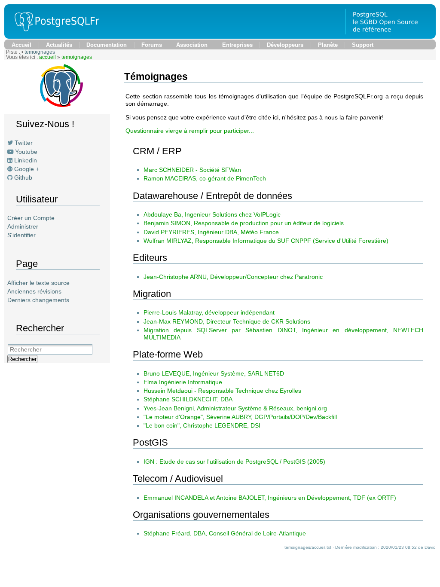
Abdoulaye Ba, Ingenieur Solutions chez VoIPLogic (212, 214)
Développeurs (285, 45)
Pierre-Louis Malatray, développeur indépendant (209, 312)
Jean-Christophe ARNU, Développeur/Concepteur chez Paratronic (233, 276)
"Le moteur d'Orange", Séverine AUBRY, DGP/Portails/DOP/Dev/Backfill (240, 416)
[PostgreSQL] (53, 36)
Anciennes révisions (34, 291)
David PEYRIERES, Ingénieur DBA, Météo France (211, 232)
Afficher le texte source (38, 282)
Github (23, 177)
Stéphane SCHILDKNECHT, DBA (188, 399)
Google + (26, 168)
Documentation (106, 45)
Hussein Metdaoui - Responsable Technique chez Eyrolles (222, 390)
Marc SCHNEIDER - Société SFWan (192, 169)
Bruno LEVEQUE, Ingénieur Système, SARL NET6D (214, 373)
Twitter (24, 142)
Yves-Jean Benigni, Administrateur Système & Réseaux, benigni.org (235, 408)
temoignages (39, 52)
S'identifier (21, 235)
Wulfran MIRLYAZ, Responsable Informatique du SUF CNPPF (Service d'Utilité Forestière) (266, 240)
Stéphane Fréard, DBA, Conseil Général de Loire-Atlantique (225, 533)
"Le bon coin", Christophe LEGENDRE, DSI (202, 425)
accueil (47, 57)
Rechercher (22, 359)
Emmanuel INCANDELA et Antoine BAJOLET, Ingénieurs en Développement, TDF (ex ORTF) (270, 497)
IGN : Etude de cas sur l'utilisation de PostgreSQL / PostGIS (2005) (234, 461)
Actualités (59, 45)
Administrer (22, 226)
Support (362, 45)
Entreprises (237, 45)
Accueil (21, 45)
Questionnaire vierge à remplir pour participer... (189, 130)
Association (192, 45)
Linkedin (25, 160)
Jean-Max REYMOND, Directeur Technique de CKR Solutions (227, 321)
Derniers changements (38, 300)
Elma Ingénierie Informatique (183, 382)
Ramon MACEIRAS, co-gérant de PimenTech (205, 178)
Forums (151, 45)
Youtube (26, 151)
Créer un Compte (31, 217)
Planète (328, 45)
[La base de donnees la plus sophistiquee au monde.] (390, 36)
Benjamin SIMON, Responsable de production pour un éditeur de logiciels (244, 223)
